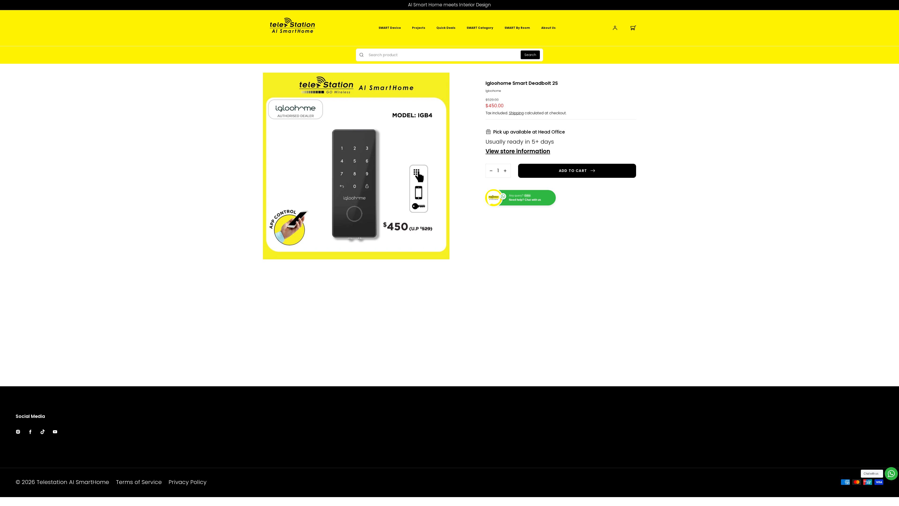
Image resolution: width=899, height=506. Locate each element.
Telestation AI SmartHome (73, 482)
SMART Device (390, 28)
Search (530, 54)
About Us (548, 28)
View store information (518, 152)
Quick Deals (445, 28)
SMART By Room (517, 28)
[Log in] (615, 28)
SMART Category (480, 28)
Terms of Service (139, 482)
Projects (418, 28)
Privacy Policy (187, 482)
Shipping (516, 113)
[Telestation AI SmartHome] (292, 28)
